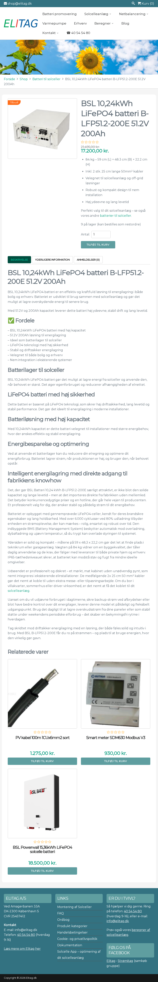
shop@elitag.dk (19, 3)
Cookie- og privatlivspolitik (77, 939)
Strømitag (125, 961)
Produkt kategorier (72, 926)
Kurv (147, 3)
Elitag (111, 961)
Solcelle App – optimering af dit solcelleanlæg (79, 955)
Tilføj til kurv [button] (42, 761)
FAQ (60, 913)
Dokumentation (69, 945)
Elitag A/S (21, 23)
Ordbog (63, 920)
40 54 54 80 (26, 935)
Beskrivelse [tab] (19, 259)
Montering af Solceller (74, 907)
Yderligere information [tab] (52, 259)
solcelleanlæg (18, 591)
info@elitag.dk (118, 921)
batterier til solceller (115, 215)
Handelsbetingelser (72, 932)
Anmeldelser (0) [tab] (88, 259)
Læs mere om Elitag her (22, 949)
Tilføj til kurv (98, 244)
